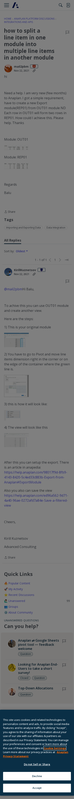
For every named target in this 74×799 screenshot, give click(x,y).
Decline (37, 776)
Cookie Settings (55, 748)
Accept (37, 788)
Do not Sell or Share (37, 764)
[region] (37, 753)
